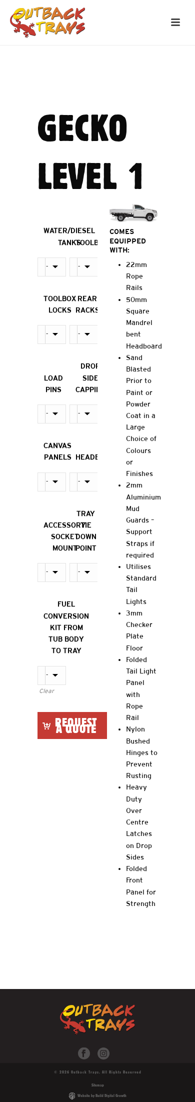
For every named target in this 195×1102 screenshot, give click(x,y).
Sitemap (98, 1085)
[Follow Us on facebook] (84, 1054)
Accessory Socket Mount (65, 536)
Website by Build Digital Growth (102, 1096)
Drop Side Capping (91, 377)
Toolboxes (96, 242)
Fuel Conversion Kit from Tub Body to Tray (66, 627)
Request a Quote (76, 725)
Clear (46, 691)
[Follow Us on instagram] (104, 1054)
